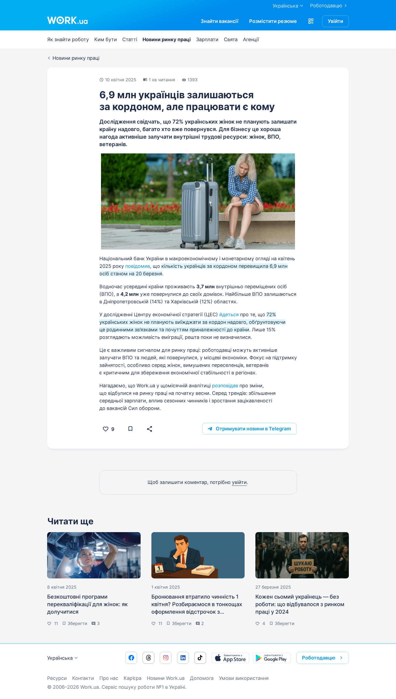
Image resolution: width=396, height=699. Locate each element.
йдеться (229, 314)
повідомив (137, 266)
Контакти (83, 678)
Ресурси (57, 678)
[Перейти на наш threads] (148, 658)
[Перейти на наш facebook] (131, 658)
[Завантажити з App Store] (230, 658)
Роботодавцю (326, 5)
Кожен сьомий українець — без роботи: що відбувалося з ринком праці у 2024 (299, 604)
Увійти (335, 21)
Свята (231, 39)
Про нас (108, 678)
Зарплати (207, 39)
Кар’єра (132, 678)
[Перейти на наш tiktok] (200, 658)
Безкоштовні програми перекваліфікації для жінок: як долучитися (87, 604)
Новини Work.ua (166, 678)
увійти (239, 482)
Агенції (251, 39)
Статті (129, 39)
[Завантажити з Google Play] (272, 658)
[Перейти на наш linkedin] (183, 658)
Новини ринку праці (167, 39)
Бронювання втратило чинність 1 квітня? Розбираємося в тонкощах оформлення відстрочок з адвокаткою (196, 604)
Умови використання (244, 678)
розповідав (225, 385)
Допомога (202, 678)
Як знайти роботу (68, 39)
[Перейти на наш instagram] (166, 658)
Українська (60, 658)
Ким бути (105, 39)
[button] (311, 21)
